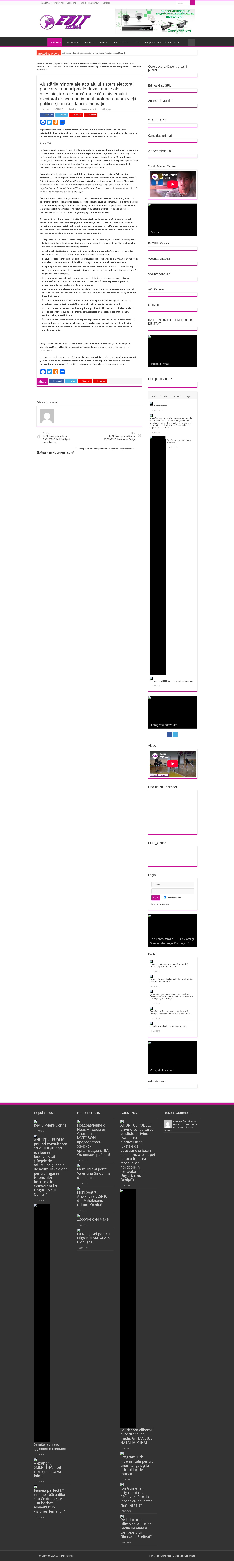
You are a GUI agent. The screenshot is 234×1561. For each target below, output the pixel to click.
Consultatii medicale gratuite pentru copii (168, 1026)
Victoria (154, 232)
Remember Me (173, 898)
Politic (102, 42)
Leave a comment (88, 109)
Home (39, 64)
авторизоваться (126, 449)
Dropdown (71, 3)
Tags (188, 396)
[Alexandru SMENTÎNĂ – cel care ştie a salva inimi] (151, 678)
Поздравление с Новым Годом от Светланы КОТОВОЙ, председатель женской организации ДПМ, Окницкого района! (93, 1140)
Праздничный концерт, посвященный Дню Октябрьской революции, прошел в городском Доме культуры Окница (171, 996)
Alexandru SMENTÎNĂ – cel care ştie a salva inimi (172, 681)
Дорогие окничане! (93, 1219)
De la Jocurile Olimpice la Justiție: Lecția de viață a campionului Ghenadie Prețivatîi (136, 1528)
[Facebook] (169, 3)
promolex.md (46, 350)
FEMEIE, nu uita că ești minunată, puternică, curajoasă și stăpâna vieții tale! (169, 965)
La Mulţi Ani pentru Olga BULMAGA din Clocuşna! (93, 1238)
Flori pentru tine (152, 42)
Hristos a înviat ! (160, 363)
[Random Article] (191, 42)
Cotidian (55, 42)
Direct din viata (119, 42)
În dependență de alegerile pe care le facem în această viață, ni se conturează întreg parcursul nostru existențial (109, 53)
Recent (154, 396)
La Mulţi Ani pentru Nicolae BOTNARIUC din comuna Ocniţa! (119, 436)
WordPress (166, 1556)
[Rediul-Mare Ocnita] (151, 403)
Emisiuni (88, 42)
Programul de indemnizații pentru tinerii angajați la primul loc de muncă (137, 1465)
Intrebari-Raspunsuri (90, 3)
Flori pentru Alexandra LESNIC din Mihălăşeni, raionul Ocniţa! (92, 1198)
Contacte (106, 3)
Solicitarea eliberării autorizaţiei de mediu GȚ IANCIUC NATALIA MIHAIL (137, 1436)
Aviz (136, 42)
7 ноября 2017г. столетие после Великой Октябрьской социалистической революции (170, 1012)
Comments (177, 396)
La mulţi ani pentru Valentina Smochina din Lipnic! (94, 1173)
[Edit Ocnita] (65, 21)
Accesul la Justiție (172, 42)
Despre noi (59, 3)
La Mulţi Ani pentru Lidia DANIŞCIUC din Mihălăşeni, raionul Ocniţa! (57, 438)
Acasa (43, 42)
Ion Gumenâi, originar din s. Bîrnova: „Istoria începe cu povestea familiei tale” (136, 1497)
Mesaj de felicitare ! (162, 1070)
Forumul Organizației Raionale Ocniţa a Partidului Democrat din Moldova (172, 980)
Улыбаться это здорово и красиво (179, 441)
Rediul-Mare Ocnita (158, 406)
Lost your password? (160, 904)
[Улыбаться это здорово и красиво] (158, 555)
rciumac (46, 109)
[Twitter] (172, 3)
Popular (164, 396)
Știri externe (72, 42)
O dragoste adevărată (163, 725)
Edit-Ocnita (190, 1556)
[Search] (192, 2)
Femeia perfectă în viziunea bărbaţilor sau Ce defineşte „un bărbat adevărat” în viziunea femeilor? (50, 1501)
